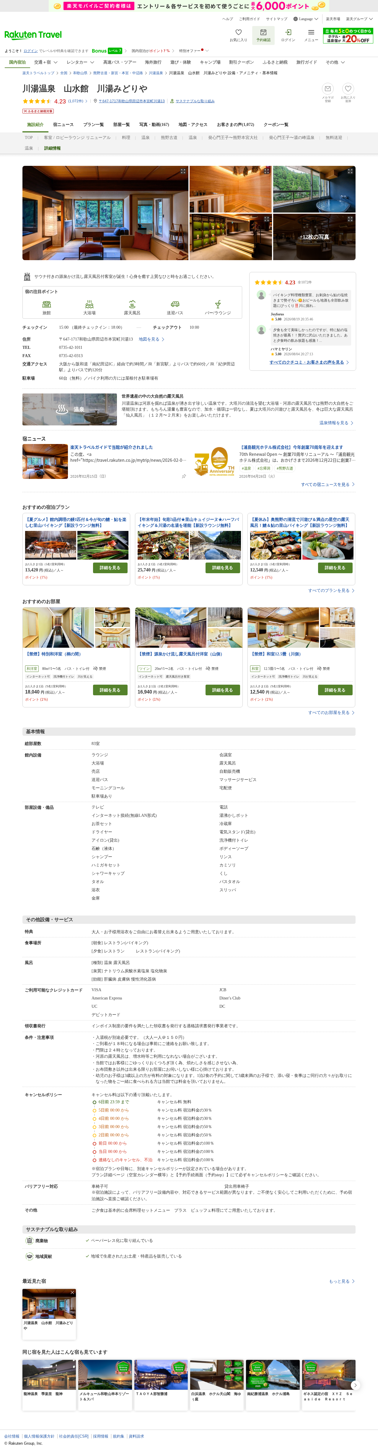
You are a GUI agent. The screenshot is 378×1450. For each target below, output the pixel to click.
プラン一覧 (93, 124)
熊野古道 (169, 137)
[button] (72, 1292)
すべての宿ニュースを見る (325, 484)
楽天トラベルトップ (38, 73)
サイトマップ (276, 19)
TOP (29, 137)
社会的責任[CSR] (74, 1436)
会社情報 (11, 1436)
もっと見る (339, 1281)
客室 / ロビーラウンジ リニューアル (77, 137)
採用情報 (100, 1436)
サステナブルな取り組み (195, 101)
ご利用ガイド (249, 19)
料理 (126, 137)
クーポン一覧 (276, 124)
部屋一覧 (121, 124)
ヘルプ (227, 19)
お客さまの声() (235, 124)
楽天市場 (333, 19)
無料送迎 (334, 137)
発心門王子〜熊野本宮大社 (233, 137)
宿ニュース (63, 124)
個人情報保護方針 (39, 1436)
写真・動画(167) (154, 124)
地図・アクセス (193, 124)
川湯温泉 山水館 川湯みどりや (85, 88)
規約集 (118, 1436)
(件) (75, 101)
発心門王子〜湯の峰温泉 (292, 137)
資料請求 (136, 1436)
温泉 (145, 137)
